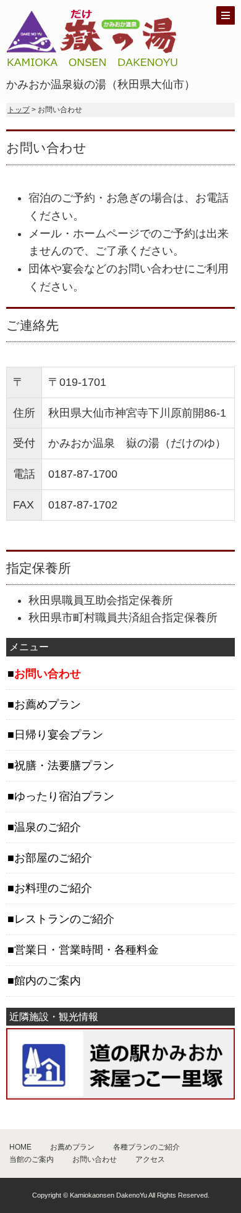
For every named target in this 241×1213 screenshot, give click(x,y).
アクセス (150, 1159)
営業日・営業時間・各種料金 (86, 950)
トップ (18, 109)
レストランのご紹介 (64, 919)
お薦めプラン (47, 704)
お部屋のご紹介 (53, 858)
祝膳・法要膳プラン (64, 765)
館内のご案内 (47, 980)
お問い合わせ (94, 1159)
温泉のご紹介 (47, 827)
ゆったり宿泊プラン (64, 796)
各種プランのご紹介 (146, 1147)
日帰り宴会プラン (58, 735)
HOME (20, 1147)
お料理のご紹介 (53, 888)
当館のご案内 (31, 1159)
